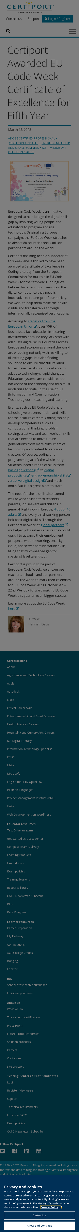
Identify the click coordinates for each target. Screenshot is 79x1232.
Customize (39, 1215)
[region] (39, 1203)
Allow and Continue (39, 1225)
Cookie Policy (49, 1207)
